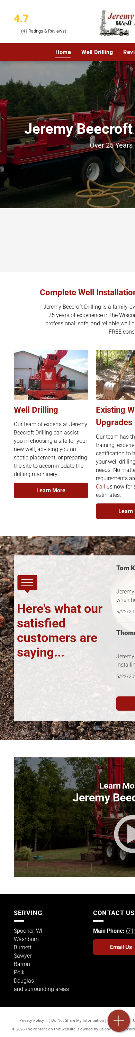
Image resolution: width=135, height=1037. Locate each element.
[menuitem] (63, 52)
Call (100, 486)
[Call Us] (118, 1024)
